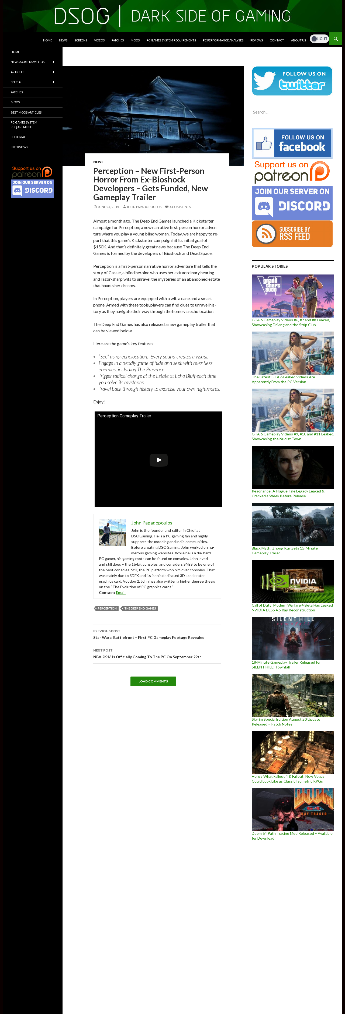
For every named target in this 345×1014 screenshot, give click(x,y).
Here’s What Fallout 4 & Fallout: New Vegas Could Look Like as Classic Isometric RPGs (288, 778)
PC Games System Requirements (171, 40)
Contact (277, 40)
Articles (17, 72)
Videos (99, 40)
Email (121, 592)
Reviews (256, 40)
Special (16, 82)
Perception (107, 608)
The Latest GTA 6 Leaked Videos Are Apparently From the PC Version (283, 379)
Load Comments (153, 681)
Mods (135, 40)
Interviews (19, 147)
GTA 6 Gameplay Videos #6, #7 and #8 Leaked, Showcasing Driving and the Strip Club (291, 322)
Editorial (18, 137)
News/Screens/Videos (27, 62)
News (63, 40)
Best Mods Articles (26, 112)
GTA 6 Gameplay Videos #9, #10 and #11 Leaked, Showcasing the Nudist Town (293, 436)
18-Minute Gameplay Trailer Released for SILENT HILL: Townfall (286, 664)
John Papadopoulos (144, 207)
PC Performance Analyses (223, 40)
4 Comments (180, 207)
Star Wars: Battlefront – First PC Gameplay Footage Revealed (149, 634)
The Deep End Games (140, 608)
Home (47, 40)
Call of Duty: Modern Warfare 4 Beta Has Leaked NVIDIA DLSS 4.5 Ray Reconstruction (292, 607)
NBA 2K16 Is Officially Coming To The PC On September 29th (147, 653)
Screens (80, 40)
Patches (118, 40)
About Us (298, 40)
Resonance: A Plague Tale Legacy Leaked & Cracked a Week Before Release (288, 493)
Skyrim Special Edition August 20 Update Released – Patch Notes (286, 721)
